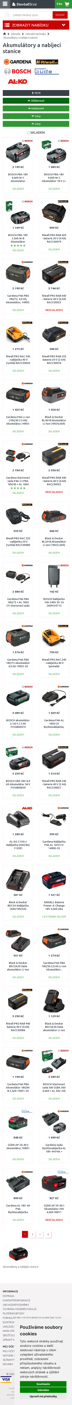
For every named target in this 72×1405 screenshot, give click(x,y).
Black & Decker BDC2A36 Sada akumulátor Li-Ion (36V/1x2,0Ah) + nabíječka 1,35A (54, 1030)
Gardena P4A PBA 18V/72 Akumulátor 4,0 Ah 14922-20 (18, 663)
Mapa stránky (11, 1330)
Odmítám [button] (43, 1390)
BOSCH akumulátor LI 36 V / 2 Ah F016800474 (18, 723)
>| (48, 1234)
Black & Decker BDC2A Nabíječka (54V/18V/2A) (18, 905)
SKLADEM (37, 132)
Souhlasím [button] (43, 1384)
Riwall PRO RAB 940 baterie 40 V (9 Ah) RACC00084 (18, 1027)
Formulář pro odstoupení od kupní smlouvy (32, 1317)
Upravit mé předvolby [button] (43, 1396)
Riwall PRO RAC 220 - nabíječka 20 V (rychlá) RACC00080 (18, 541)
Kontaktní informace (16, 1300)
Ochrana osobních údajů (20, 1309)
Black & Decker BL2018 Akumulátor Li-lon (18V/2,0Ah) (54, 541)
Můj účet (9, 1351)
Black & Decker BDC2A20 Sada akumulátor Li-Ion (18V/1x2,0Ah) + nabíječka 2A (18, 969)
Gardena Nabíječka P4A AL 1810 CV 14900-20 (54, 845)
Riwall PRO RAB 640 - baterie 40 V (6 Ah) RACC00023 (54, 299)
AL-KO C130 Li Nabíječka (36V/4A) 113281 (18, 845)
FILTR (37, 93)
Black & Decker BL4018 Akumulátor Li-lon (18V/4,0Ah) (54, 420)
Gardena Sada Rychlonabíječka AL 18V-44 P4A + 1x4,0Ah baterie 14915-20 (54, 1151)
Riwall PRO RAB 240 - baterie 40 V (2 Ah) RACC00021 (54, 784)
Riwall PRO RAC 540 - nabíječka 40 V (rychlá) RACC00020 (18, 359)
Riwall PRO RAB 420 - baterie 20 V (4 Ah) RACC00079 (54, 238)
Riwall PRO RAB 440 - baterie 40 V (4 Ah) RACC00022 (54, 481)
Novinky (8, 1364)
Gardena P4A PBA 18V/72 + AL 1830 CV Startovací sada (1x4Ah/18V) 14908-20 (18, 606)
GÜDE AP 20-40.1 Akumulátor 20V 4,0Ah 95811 (54, 1209)
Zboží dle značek (14, 1335)
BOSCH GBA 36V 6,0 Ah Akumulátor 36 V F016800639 (18, 784)
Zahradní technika (35, 34)
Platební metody (13, 1313)
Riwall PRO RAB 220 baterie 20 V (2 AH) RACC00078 (54, 359)
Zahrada (15, 34)
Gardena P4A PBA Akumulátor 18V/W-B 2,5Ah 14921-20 (18, 1087)
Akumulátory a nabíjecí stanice (20, 37)
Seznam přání (11, 1359)
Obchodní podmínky (16, 1304)
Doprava (8, 1296)
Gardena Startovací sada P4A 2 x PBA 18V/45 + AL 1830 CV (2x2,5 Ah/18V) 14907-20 (18, 484)
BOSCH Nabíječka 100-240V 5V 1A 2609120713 (54, 602)
